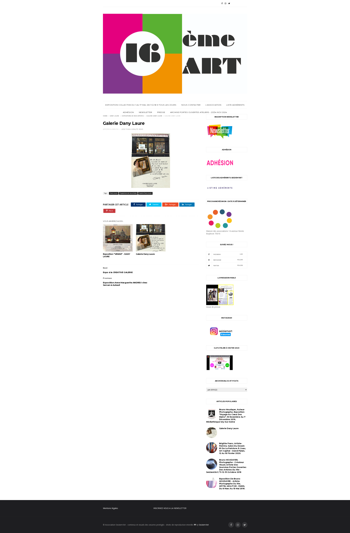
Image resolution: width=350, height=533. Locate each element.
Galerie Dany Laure (154, 116)
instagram (228, 260)
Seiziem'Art (204, 524)
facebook (228, 254)
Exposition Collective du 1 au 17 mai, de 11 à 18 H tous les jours (140, 105)
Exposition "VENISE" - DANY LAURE (116, 255)
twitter (228, 265)
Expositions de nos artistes (133, 116)
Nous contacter (191, 105)
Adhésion (128, 112)
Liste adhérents (235, 105)
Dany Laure (114, 116)
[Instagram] (225, 3)
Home (105, 116)
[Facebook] (222, 3)
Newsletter (145, 112)
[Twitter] (229, 3)
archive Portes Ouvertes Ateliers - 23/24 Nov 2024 (198, 112)
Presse (161, 112)
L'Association (213, 105)
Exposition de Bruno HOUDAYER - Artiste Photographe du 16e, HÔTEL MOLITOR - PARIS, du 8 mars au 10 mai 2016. (232, 483)
